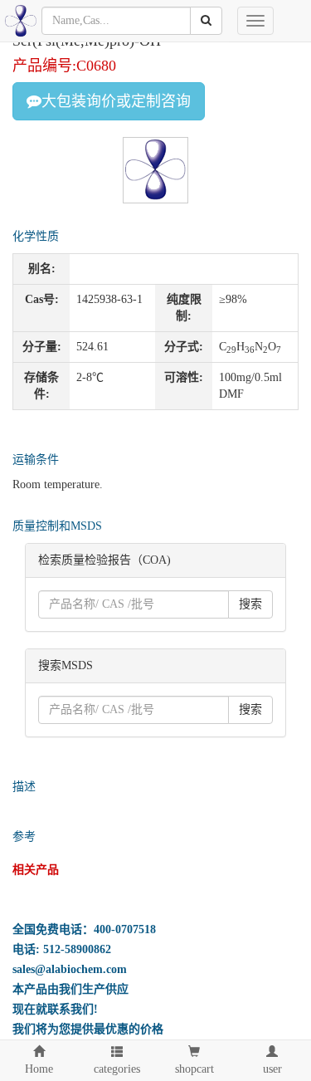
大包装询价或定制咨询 (116, 101)
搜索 (250, 604)
